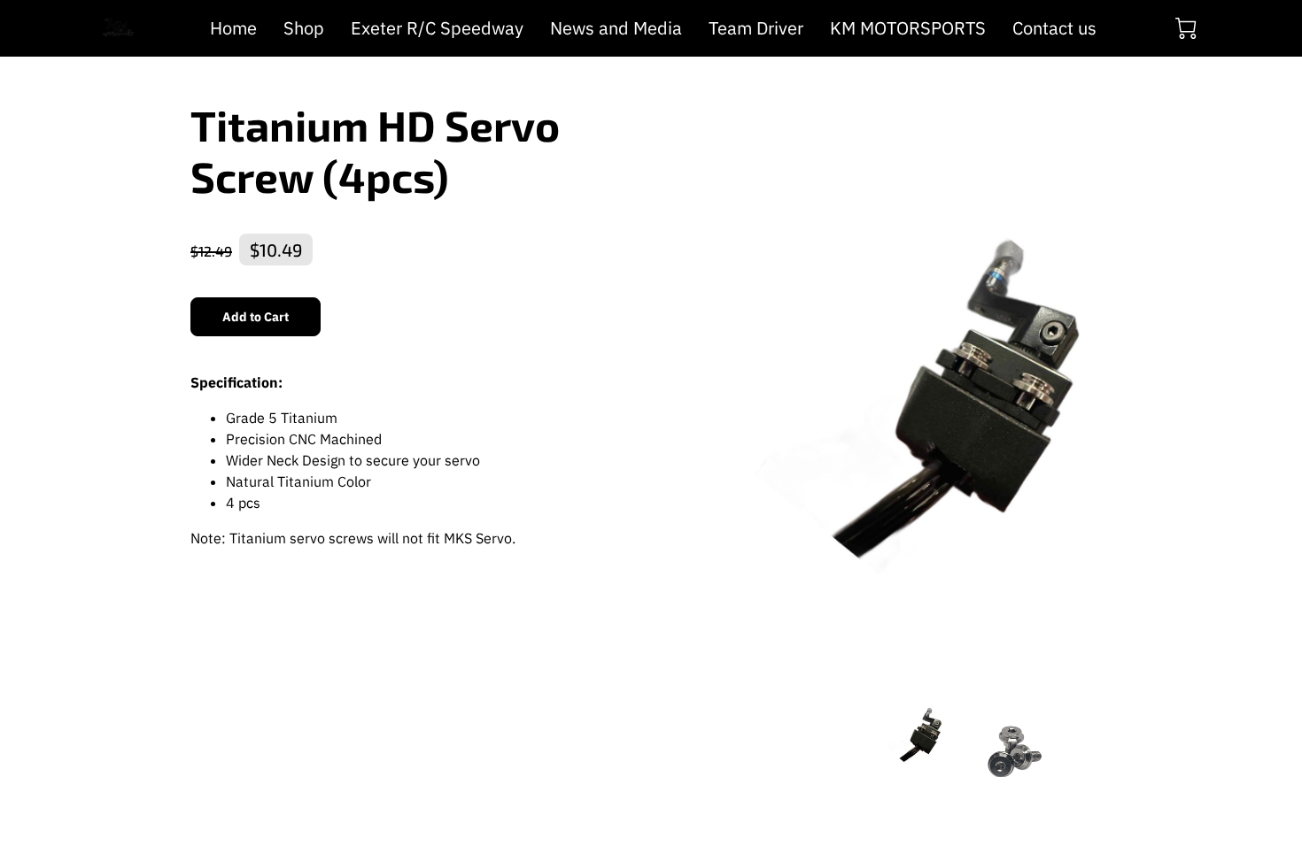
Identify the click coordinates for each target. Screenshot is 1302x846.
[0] (1186, 28)
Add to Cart (256, 317)
